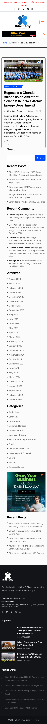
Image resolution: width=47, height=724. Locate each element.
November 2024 (16, 355)
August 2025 (15, 314)
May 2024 (13, 372)
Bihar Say (13, 417)
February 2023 (16, 395)
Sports (12, 458)
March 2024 (14, 377)
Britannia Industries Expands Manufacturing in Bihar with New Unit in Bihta (25, 263)
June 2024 (14, 368)
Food (11, 444)
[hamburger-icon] (42, 22)
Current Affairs (16, 430)
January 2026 (15, 292)
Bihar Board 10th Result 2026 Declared (27, 202)
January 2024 (15, 386)
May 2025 (13, 328)
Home (4, 43)
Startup (12, 462)
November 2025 (16, 301)
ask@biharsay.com (17, 598)
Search (12, 149)
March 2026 (14, 283)
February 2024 (16, 381)
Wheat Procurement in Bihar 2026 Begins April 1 (25, 181)
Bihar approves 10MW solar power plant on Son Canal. (25, 188)
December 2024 (16, 350)
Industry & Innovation (19, 448)
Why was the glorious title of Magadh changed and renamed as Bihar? (27, 217)
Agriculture (14, 412)
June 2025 (14, 323)
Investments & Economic (20, 453)
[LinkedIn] (23, 9)
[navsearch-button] (44, 34)
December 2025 (16, 297)
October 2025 (15, 306)
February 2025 (16, 341)
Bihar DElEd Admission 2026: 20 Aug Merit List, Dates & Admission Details (26, 173)
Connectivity (14, 421)
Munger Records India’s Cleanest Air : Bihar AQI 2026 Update (26, 196)
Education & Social (13, 86)
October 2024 (15, 359)
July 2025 (13, 319)
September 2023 (16, 390)
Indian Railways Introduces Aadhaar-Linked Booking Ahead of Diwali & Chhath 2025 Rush (25, 240)
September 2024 (17, 363)
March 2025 (14, 337)
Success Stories (16, 467)
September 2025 (16, 310)
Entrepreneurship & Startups (22, 439)
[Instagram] (19, 9)
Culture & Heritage (17, 426)
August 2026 (15, 279)
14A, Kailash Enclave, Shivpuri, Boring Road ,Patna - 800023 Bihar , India (23, 605)
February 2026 (16, 288)
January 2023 (15, 399)
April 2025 (13, 332)
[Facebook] (15, 9)
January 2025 (15, 346)
